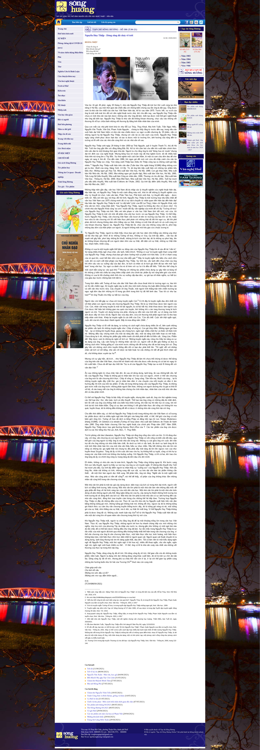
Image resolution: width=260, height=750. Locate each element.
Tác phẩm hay (64, 167)
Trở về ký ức (92, 672)
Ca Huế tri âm (92, 699)
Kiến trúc (62, 91)
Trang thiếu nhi (64, 143)
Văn (59, 62)
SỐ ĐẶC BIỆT (64, 153)
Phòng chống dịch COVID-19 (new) (70, 45)
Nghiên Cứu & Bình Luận (68, 71)
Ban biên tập (77, 22)
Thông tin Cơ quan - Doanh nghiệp (69, 174)
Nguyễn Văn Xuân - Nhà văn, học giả (102, 675)
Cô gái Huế (91, 711)
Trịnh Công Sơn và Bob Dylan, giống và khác (105, 696)
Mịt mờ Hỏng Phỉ (94, 684)
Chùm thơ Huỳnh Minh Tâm (98, 681)
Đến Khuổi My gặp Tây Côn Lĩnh (101, 678)
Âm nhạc (61, 95)
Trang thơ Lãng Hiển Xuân (98, 720)
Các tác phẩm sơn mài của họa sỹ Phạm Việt (105, 714)
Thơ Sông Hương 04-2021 (97, 708)
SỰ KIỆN (62, 38)
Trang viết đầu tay (65, 139)
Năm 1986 (185, 66)
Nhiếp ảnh (62, 110)
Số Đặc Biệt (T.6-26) (197, 50)
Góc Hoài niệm (64, 148)
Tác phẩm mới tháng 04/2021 (99, 705)
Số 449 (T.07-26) (185, 50)
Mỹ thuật (61, 105)
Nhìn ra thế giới (64, 129)
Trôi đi (90, 669)
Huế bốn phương (65, 124)
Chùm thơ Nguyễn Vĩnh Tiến (99, 693)
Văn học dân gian (65, 115)
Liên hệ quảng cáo (108, 22)
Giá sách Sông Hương (67, 163)
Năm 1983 (185, 56)
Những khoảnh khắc (95, 717)
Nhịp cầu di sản (64, 134)
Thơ (59, 67)
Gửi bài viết (91, 22)
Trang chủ (62, 29)
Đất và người (63, 119)
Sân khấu (62, 100)
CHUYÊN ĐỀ (63, 158)
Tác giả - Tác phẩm (66, 186)
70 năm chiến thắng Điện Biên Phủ (70, 54)
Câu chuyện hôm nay (67, 76)
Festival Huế (63, 86)
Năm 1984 (185, 59)
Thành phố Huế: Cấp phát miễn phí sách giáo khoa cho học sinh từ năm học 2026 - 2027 (195, 145)
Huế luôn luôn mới (65, 33)
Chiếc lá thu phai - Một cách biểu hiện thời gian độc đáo (110, 702)
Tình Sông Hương (65, 182)
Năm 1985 (185, 62)
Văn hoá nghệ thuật (66, 81)
